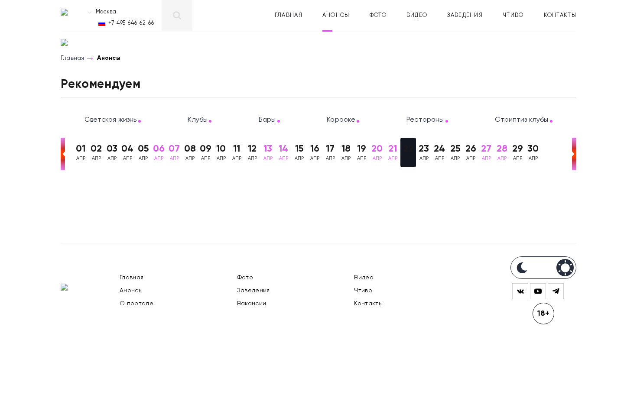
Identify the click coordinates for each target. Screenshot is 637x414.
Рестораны (425, 119)
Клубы (198, 119)
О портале (136, 304)
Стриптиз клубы (521, 119)
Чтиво (513, 15)
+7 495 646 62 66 (131, 23)
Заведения (465, 15)
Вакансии (251, 304)
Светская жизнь (110, 119)
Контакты (560, 15)
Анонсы (336, 15)
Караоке (341, 119)
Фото (378, 15)
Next (574, 154)
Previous (63, 154)
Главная (288, 15)
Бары (267, 119)
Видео (417, 15)
